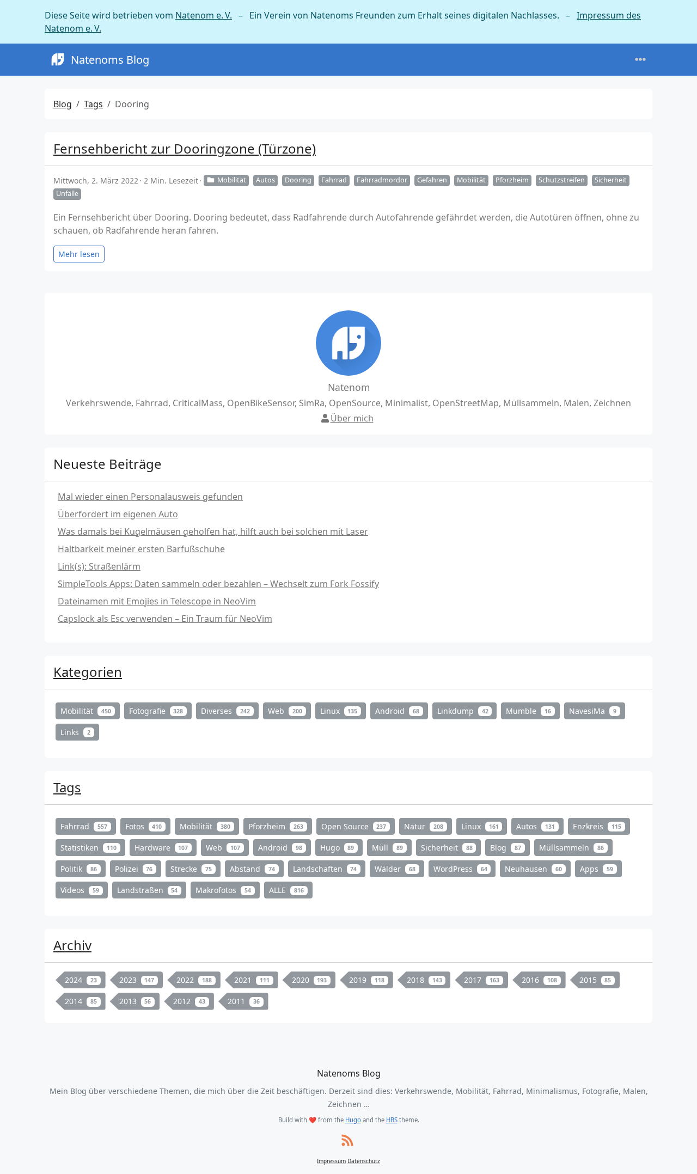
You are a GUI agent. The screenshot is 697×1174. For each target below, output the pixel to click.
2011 (244, 1001)
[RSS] (347, 1141)
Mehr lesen (79, 254)
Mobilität (231, 180)
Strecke (191, 869)
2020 (309, 980)
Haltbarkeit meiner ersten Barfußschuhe (141, 549)
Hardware (161, 847)
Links (75, 732)
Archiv (72, 945)
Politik (78, 869)
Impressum (331, 1161)
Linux (339, 711)
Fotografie (156, 711)
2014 (81, 1001)
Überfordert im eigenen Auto (118, 514)
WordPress (460, 869)
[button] (676, 1155)
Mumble (528, 711)
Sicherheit (611, 180)
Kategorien (87, 672)
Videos (79, 890)
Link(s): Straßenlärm (99, 566)
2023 (137, 980)
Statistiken (88, 847)
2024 (81, 980)
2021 (252, 980)
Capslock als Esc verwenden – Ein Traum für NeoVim (165, 619)
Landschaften (325, 869)
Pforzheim (512, 180)
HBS (392, 1120)
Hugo (337, 847)
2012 (189, 1001)
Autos (265, 180)
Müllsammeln (571, 847)
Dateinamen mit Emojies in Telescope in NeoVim (157, 601)
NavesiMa (592, 711)
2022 (194, 980)
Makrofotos (223, 890)
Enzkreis (597, 826)
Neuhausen (533, 869)
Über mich (352, 418)
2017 (481, 980)
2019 (366, 980)
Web (285, 711)
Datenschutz (363, 1161)
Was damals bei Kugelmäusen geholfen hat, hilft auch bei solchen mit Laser (213, 531)
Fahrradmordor (382, 180)
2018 (424, 980)
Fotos (143, 826)
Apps (596, 869)
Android (397, 711)
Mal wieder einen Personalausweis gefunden (150, 497)
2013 (135, 1001)
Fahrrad (334, 180)
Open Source (354, 826)
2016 (539, 980)
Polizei (134, 869)
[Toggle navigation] (640, 60)
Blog (62, 104)
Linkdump (462, 711)
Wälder (395, 869)
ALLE (286, 890)
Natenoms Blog (110, 59)
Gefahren (432, 180)
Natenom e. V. (203, 15)
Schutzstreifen (562, 180)
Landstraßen (147, 890)
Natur (423, 826)
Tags (93, 104)
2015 (595, 980)
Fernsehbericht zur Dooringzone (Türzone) (184, 148)
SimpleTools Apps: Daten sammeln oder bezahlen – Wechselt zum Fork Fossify (218, 584)
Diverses (225, 711)
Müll (387, 847)
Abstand (252, 869)
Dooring (298, 180)
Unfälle (67, 193)
